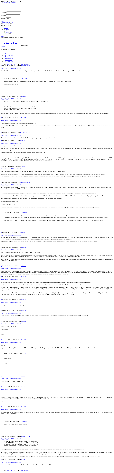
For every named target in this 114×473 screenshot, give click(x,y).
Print (19, 68)
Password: (3, 15)
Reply (2, 68)
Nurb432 (24, 78)
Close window (4, 2)
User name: (3, 12)
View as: (23, 47)
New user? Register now (7, 22)
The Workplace (9, 43)
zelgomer (23, 96)
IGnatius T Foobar (24, 132)
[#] (1, 65)
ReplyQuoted (8, 68)
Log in (2, 21)
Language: (3, 18)
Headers (14, 68)
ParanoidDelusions (25, 65)
